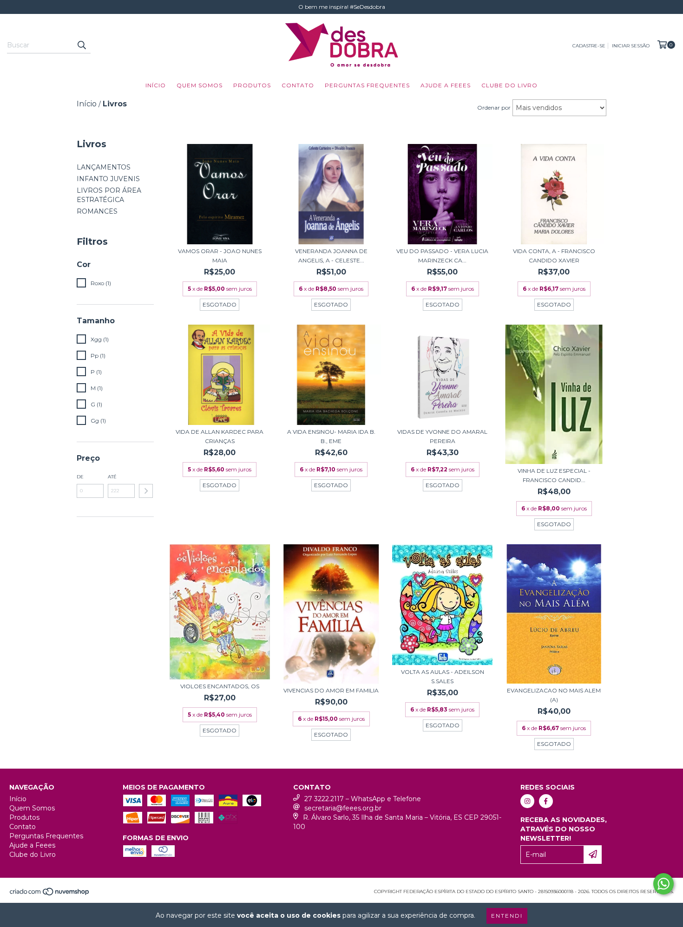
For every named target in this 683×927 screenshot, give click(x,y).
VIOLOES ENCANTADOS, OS (219, 686)
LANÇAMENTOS (104, 167)
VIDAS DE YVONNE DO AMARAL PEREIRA (442, 436)
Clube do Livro (509, 85)
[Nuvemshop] (50, 894)
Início (155, 85)
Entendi (507, 915)
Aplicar (146, 491)
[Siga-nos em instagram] (527, 801)
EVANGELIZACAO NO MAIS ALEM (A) (554, 695)
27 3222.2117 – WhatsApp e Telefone (362, 799)
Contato (298, 85)
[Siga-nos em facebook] (546, 801)
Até (112, 477)
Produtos (252, 85)
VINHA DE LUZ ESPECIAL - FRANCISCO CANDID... (554, 475)
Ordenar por (494, 107)
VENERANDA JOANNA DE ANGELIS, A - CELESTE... (331, 256)
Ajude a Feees (445, 85)
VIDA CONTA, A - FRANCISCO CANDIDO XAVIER (554, 256)
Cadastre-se (588, 46)
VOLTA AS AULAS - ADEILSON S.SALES (442, 676)
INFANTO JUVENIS (108, 179)
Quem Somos (200, 85)
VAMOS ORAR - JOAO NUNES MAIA (220, 256)
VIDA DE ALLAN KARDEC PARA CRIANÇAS (219, 436)
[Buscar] (81, 45)
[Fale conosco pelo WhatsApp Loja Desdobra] (663, 883)
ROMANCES (97, 211)
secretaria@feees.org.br (342, 808)
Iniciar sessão (631, 46)
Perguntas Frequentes (367, 85)
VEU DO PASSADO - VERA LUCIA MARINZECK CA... (442, 256)
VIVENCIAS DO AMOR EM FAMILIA (331, 690)
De (80, 477)
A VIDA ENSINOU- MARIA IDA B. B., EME (331, 436)
